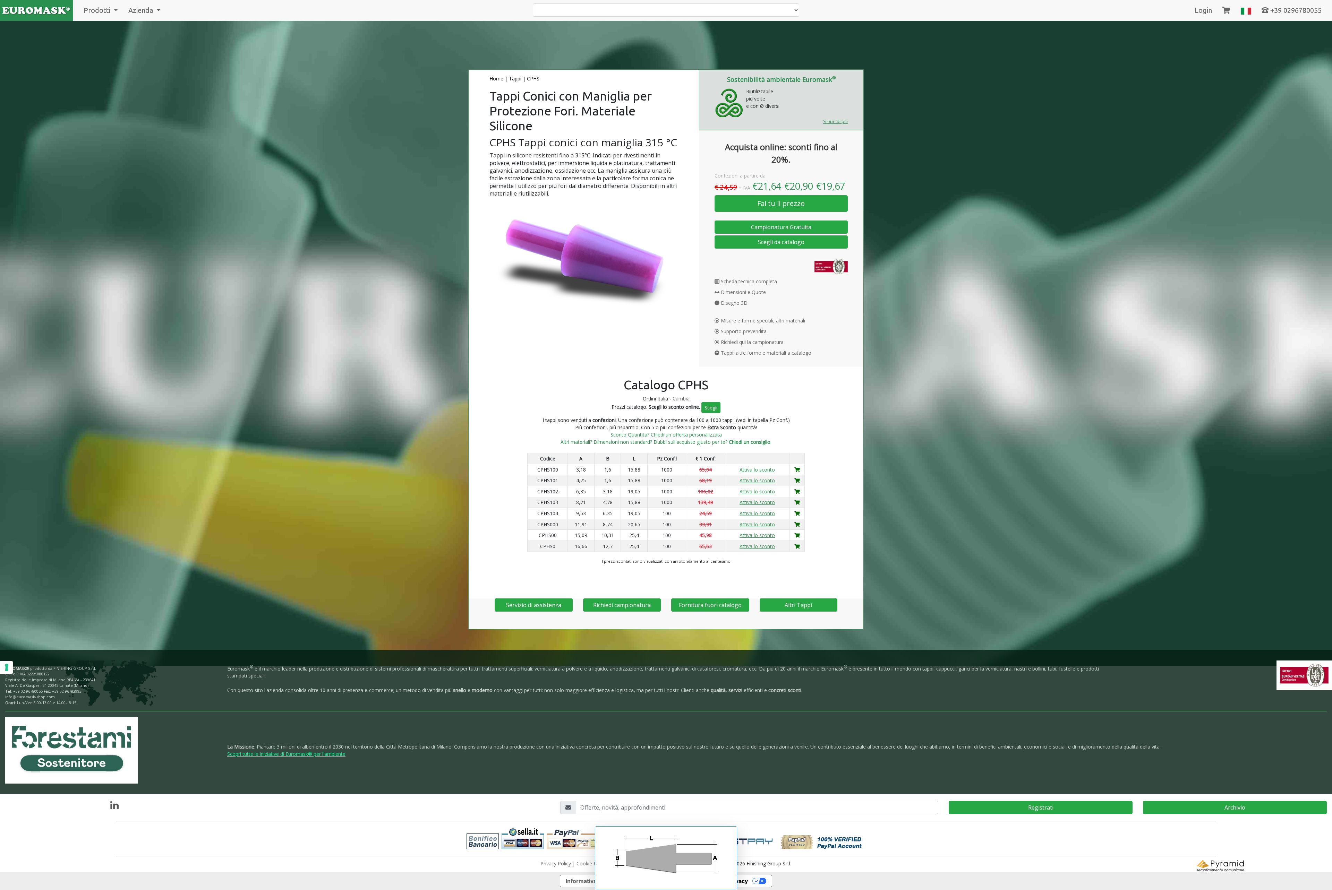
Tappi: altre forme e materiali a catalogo (765, 352)
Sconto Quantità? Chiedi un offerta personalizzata (666, 434)
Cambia (681, 398)
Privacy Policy (555, 863)
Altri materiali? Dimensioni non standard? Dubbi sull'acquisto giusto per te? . (666, 442)
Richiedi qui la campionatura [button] (751, 342)
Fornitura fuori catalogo (710, 605)
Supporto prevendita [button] (743, 331)
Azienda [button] (141, 10)
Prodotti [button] (98, 10)
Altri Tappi (798, 605)
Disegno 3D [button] (733, 303)
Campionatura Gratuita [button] (781, 227)
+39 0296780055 (1295, 10)
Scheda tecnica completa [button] (748, 281)
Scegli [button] (711, 407)
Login (1203, 10)
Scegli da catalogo (781, 242)
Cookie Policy (592, 863)
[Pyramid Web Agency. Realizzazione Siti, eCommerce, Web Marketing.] (1221, 865)
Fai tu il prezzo (781, 203)
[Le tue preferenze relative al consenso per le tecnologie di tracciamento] (6, 667)
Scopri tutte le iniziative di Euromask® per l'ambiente (286, 754)
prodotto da (50, 668)
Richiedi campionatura (622, 605)
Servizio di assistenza (533, 605)
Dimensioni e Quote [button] (742, 292)
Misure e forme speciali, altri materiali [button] (762, 320)
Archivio (1234, 807)
